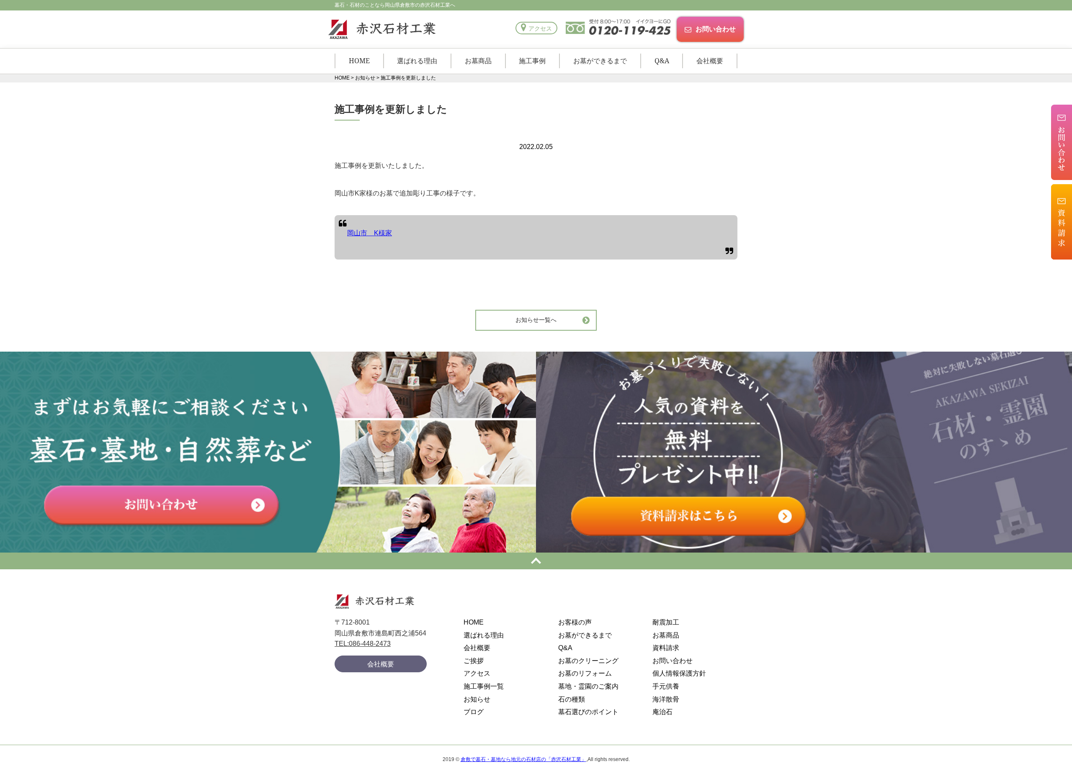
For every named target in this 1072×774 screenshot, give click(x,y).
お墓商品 (478, 60)
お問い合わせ (716, 28)
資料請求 (665, 647)
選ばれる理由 (417, 60)
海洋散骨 (665, 699)
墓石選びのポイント (588, 711)
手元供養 (665, 686)
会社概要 (709, 60)
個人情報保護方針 (679, 673)
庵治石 (662, 711)
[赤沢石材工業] (380, 29)
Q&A (662, 60)
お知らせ (477, 699)
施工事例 (532, 60)
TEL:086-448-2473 (363, 643)
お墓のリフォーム (585, 673)
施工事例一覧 (484, 686)
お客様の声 (575, 622)
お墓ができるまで (600, 60)
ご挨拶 (474, 660)
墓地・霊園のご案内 (588, 686)
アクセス (540, 28)
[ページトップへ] (536, 561)
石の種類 (571, 699)
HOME (359, 60)
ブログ (474, 711)
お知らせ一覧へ (536, 319)
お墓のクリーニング (588, 660)
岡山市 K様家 (369, 233)
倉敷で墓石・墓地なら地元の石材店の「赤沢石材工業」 (523, 759)
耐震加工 (665, 622)
